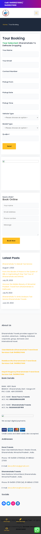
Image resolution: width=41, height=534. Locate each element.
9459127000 (10, 5)
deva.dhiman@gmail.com (18, 466)
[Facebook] (4, 503)
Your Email (7, 61)
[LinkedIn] (18, 503)
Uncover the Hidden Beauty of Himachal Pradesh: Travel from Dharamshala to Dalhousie (19, 286)
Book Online (10, 199)
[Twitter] (8, 503)
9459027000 (15, 2)
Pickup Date (8, 92)
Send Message (20, 521)
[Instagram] (13, 503)
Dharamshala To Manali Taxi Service (17, 264)
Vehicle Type (8, 113)
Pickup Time (8, 103)
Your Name (7, 50)
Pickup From (8, 82)
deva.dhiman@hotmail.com (19, 488)
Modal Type (8, 124)
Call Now (6, 530)
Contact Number (10, 71)
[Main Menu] (36, 13)
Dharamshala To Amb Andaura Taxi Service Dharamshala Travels (17, 298)
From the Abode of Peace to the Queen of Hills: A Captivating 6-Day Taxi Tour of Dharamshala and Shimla (20, 274)
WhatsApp (7, 521)
